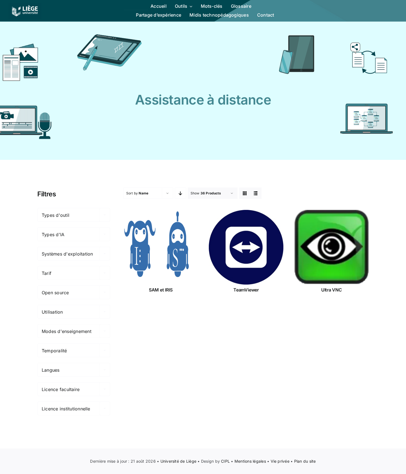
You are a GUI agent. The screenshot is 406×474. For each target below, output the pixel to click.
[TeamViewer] (246, 247)
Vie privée (280, 461)
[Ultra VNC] (331, 247)
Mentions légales (250, 461)
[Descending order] (180, 193)
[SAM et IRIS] (160, 247)
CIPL (225, 461)
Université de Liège (178, 461)
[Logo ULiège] (24, 5)
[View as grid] (244, 193)
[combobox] (73, 215)
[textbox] (74, 215)
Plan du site (305, 461)
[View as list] (256, 193)
